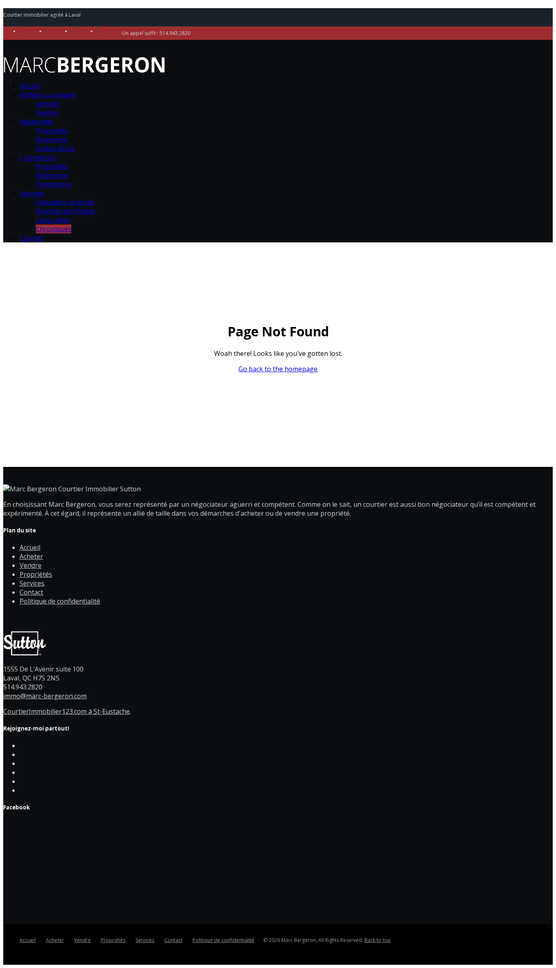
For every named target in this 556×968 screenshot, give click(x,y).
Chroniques (53, 229)
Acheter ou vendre (48, 94)
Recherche (52, 139)
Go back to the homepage (278, 368)
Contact (31, 237)
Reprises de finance (65, 211)
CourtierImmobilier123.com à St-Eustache (66, 711)
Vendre (47, 112)
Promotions (54, 184)
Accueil (30, 85)
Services (32, 193)
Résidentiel (36, 121)
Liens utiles (53, 220)
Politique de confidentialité (60, 601)
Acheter (47, 103)
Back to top (377, 940)
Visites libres (55, 148)
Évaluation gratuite (65, 202)
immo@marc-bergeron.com (45, 695)
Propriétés (52, 130)
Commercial (37, 157)
